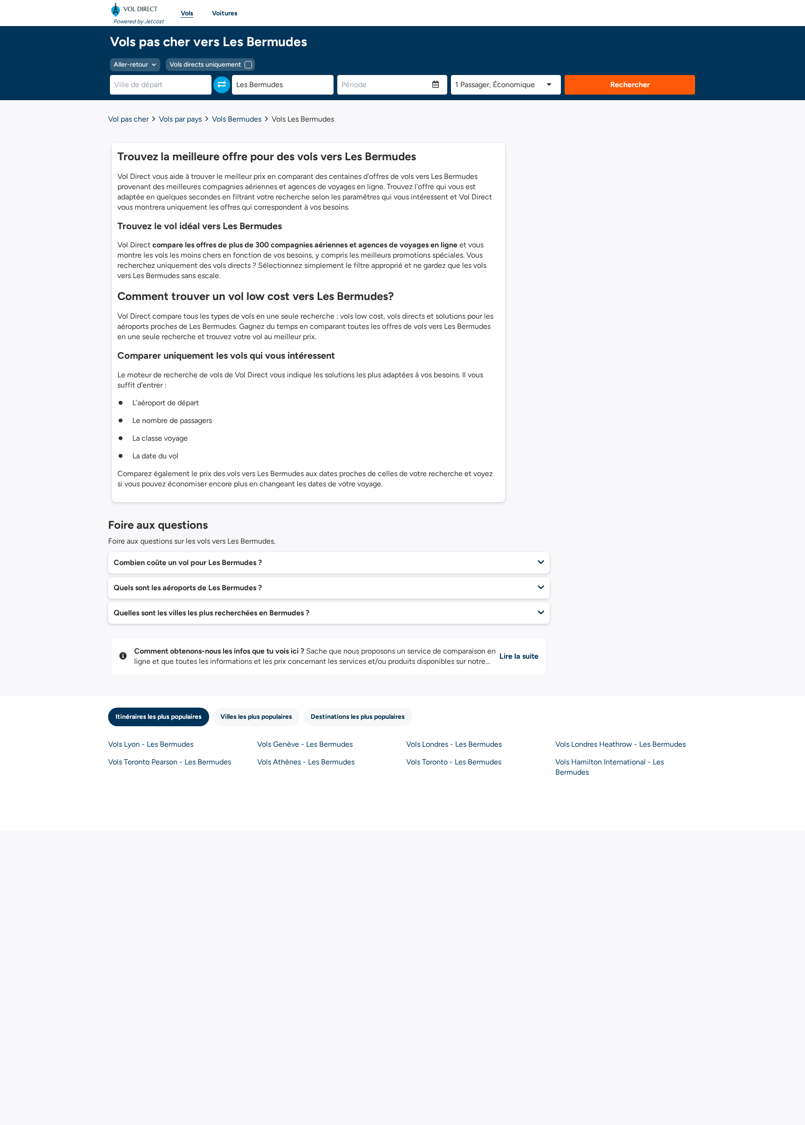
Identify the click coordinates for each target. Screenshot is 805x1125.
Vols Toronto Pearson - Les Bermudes (169, 761)
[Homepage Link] (136, 9)
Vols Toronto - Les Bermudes (453, 761)
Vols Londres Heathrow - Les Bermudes (620, 744)
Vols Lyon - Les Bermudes (150, 744)
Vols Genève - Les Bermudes (305, 744)
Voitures (225, 13)
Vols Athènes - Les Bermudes (306, 761)
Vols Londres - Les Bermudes (454, 744)
